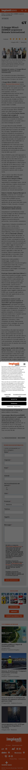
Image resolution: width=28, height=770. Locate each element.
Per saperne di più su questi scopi (19, 395)
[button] (24, 364)
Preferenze (14, 403)
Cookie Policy (10, 406)
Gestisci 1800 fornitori (7, 395)
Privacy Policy (17, 406)
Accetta (14, 399)
